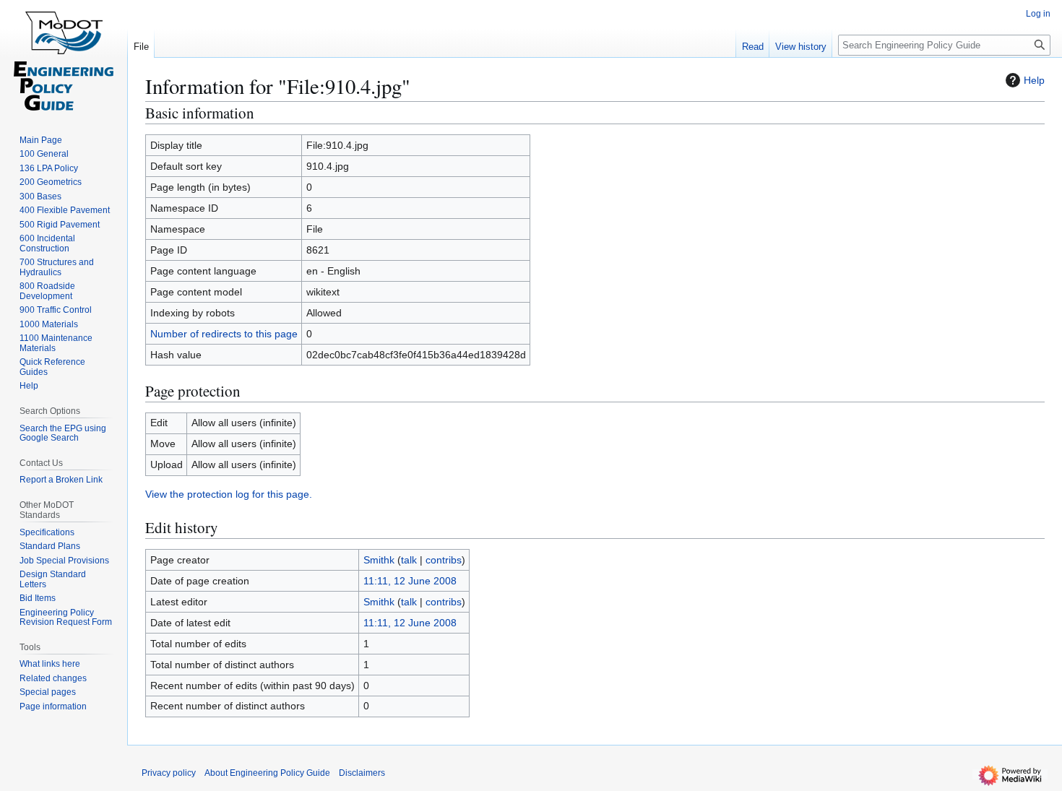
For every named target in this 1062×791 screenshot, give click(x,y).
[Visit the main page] (63, 58)
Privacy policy (169, 773)
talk (409, 560)
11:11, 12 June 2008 (410, 581)
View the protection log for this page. (228, 494)
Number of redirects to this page (224, 334)
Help (1034, 80)
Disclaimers (362, 773)
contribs (444, 560)
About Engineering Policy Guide (267, 773)
